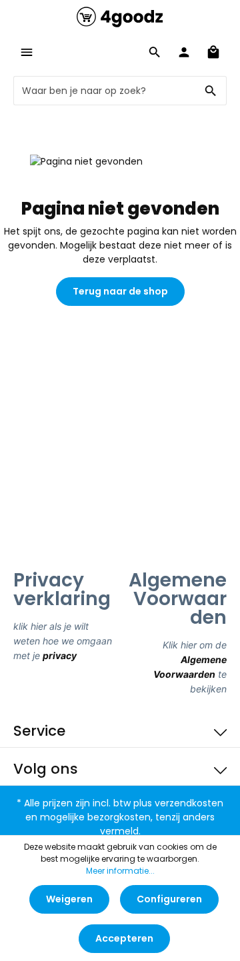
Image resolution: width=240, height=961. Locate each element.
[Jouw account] (184, 52)
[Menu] (26, 52)
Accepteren (124, 938)
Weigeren (69, 899)
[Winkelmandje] (213, 52)
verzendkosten (189, 803)
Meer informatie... (120, 870)
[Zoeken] (211, 90)
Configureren (169, 899)
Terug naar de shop (120, 291)
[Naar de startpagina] (120, 16)
